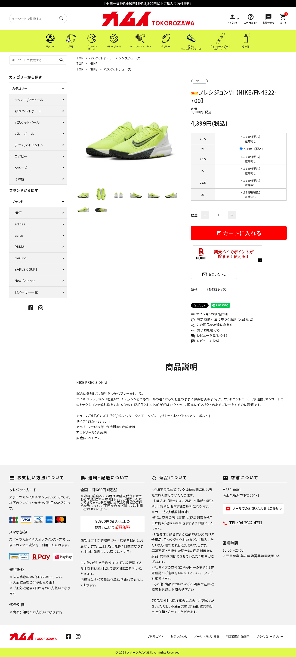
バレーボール (24, 133)
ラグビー (21, 156)
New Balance (25, 281)
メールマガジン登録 (206, 636)
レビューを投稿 (205, 340)
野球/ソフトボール (28, 111)
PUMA (20, 247)
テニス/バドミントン (29, 145)
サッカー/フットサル (29, 99)
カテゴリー (20, 88)
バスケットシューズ (117, 69)
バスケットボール (101, 58)
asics (19, 235)
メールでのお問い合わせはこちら (252, 508)
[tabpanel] (129, 131)
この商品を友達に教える (211, 324)
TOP (79, 58)
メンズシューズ (129, 58)
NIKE (93, 63)
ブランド (18, 201)
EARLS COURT (26, 269)
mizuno (21, 258)
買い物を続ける (205, 330)
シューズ (21, 167)
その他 (20, 179)
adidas (20, 224)
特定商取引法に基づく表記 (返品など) (222, 319)
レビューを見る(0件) (209, 335)
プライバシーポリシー (270, 636)
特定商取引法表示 (238, 636)
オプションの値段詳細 (209, 314)
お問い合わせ (214, 274)
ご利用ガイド (155, 636)
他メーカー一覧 (26, 292)
